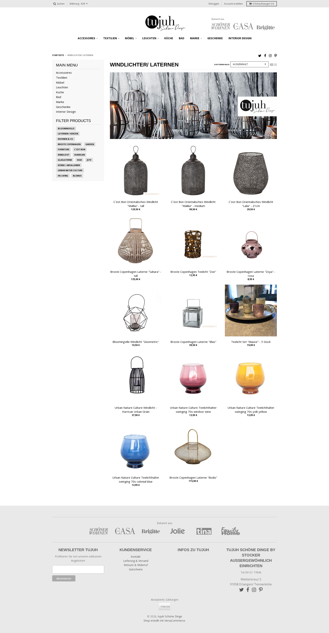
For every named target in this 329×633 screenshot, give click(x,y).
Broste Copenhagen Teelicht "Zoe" (193, 272)
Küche (168, 38)
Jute (89, 160)
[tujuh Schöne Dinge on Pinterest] (275, 55)
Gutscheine (136, 569)
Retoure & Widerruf (136, 565)
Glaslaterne (65, 160)
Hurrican (79, 154)
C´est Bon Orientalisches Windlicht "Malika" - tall (135, 204)
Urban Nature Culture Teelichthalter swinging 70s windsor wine (193, 409)
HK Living (63, 175)
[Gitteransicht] (271, 64)
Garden (89, 144)
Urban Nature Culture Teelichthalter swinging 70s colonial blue (135, 479)
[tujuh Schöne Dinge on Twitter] (259, 55)
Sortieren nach (221, 64)
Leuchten (149, 38)
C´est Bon (79, 149)
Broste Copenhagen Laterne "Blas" (193, 342)
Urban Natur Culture (70, 170)
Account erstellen (233, 3)
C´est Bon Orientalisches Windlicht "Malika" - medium (193, 204)
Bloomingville (66, 128)
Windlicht (63, 154)
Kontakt (136, 556)
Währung (74, 3)
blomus (77, 175)
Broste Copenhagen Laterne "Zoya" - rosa (251, 274)
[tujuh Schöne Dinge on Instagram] (270, 55)
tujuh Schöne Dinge (170, 616)
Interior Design (240, 38)
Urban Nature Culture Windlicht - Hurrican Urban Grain (136, 409)
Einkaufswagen (263, 3)
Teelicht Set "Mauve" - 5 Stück (251, 342)
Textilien (110, 38)
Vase (79, 160)
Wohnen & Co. (65, 139)
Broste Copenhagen (69, 144)
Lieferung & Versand (135, 561)
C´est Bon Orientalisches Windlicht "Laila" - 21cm (251, 204)
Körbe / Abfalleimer (69, 165)
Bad (181, 38)
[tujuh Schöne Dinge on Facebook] (265, 55)
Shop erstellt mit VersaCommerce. (165, 620)
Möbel (129, 38)
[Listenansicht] (275, 64)
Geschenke (215, 38)
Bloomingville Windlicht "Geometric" (136, 342)
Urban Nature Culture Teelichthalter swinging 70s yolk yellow (251, 409)
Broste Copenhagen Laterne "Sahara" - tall (135, 274)
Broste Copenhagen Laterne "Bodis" (193, 477)
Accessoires (86, 38)
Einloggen (214, 3)
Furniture (63, 149)
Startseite (58, 55)
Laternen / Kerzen (68, 133)
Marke (194, 38)
